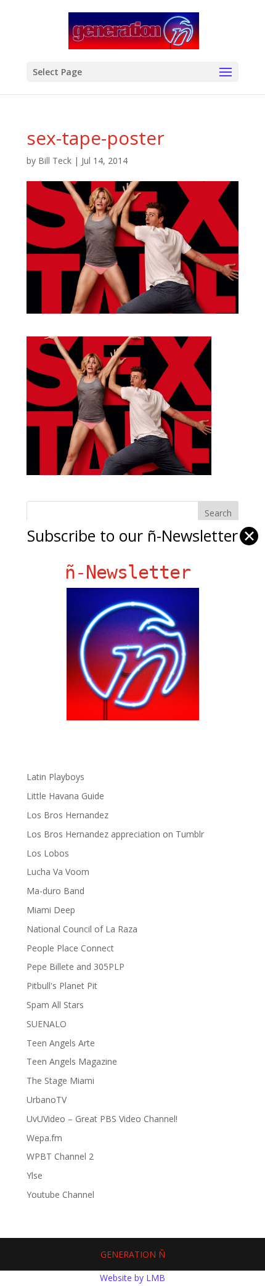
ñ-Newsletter (133, 572)
